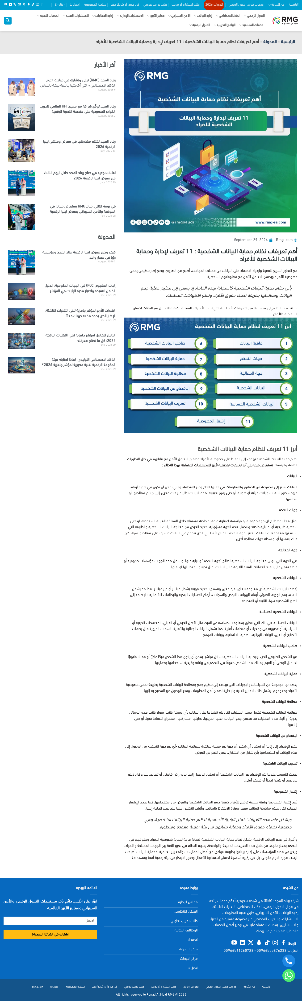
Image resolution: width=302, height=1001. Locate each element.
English (60, 5)
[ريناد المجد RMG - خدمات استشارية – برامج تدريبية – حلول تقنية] (285, 20)
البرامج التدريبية (226, 25)
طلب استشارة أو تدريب (186, 5)
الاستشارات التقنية (77, 16)
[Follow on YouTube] (5, 4)
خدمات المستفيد (252, 25)
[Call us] (14, 4)
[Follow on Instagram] (37, 4)
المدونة (270, 42)
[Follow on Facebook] (42, 4)
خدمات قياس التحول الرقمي (246, 5)
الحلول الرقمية (201, 25)
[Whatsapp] (288, 975)
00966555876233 (271, 951)
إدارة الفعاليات (104, 16)
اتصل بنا (75, 5)
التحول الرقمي (256, 16)
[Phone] (288, 961)
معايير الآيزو (157, 16)
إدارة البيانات (204, 16)
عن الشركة (277, 5)
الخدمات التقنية (49, 16)
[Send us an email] (19, 4)
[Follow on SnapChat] (28, 4)
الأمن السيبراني (180, 16)
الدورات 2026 (214, 5)
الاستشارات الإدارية (131, 16)
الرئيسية (293, 5)
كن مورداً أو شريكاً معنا (125, 5)
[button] (8, 21)
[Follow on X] (23, 4)
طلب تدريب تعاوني (155, 5)
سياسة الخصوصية (95, 5)
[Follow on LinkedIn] (10, 4)
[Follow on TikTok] (33, 4)
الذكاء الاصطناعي (229, 16)
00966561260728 (238, 951)
